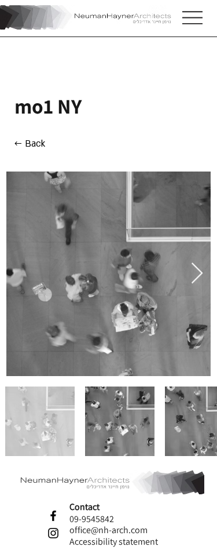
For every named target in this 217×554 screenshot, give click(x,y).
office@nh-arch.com (108, 530)
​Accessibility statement (113, 541)
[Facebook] (53, 516)
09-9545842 (91, 519)
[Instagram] (53, 533)
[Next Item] (197, 274)
